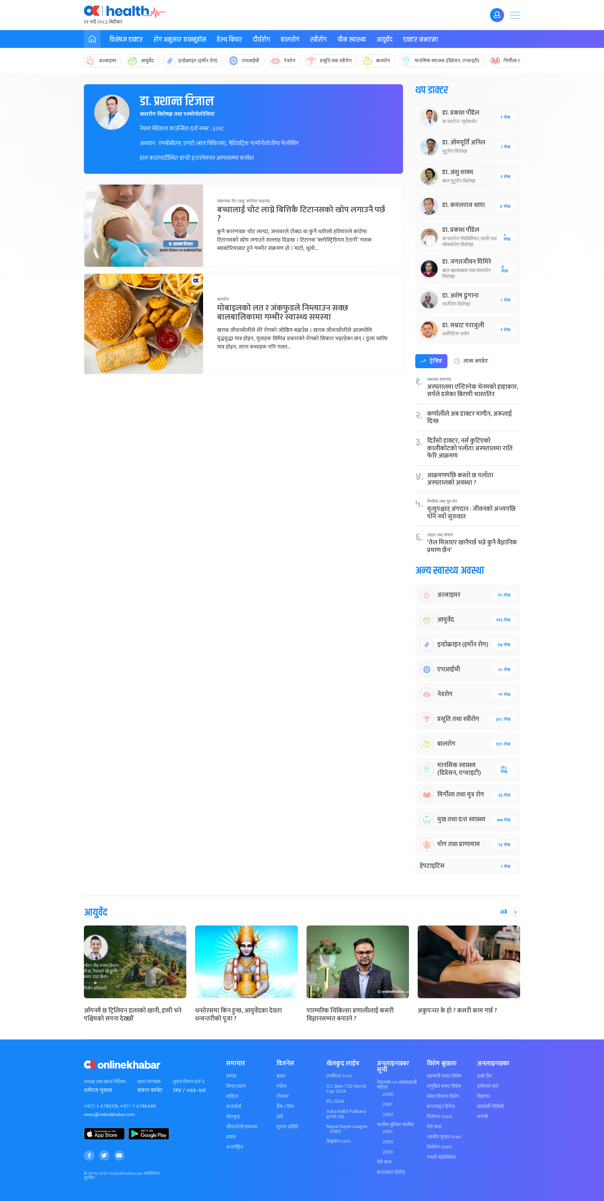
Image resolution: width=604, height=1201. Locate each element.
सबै (503, 912)
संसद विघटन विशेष (443, 1096)
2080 (388, 1094)
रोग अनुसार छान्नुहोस (179, 39)
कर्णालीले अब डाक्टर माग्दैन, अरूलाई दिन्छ (469, 418)
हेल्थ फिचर (229, 39)
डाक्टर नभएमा (420, 39)
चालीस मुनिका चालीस (395, 1124)
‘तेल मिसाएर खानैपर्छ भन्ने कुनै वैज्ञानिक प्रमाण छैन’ (472, 546)
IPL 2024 (335, 1101)
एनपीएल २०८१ (339, 1076)
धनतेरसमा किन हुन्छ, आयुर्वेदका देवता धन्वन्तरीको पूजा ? (238, 1015)
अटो (279, 1116)
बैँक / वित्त (285, 1106)
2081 (387, 1104)
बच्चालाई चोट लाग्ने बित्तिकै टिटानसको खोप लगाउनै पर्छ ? (301, 214)
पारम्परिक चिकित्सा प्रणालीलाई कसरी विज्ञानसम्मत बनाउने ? (350, 1015)
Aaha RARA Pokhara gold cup (346, 1114)
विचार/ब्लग (236, 1086)
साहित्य (232, 1096)
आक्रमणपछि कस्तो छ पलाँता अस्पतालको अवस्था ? (460, 479)
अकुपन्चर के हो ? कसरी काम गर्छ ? (457, 1011)
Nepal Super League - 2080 (346, 1129)
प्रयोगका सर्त (487, 1086)
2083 (387, 1152)
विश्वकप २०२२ (338, 1141)
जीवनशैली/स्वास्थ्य (241, 1126)
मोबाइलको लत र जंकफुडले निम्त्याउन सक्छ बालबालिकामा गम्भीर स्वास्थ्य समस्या (282, 312)
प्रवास (231, 1137)
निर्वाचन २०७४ (439, 1116)
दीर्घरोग (261, 39)
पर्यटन (281, 1086)
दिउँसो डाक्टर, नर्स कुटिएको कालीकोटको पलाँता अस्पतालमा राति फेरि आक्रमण (470, 448)
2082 (387, 1114)
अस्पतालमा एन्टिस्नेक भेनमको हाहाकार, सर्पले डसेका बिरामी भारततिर (472, 391)
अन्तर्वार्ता (233, 1106)
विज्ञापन (483, 1096)
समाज (231, 1076)
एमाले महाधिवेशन (441, 1157)
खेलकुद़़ (233, 1116)
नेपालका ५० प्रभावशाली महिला (397, 1085)
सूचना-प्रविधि (287, 1126)
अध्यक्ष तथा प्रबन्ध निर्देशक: (105, 1081)
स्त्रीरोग (318, 39)
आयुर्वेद (384, 39)
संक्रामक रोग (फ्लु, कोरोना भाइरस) (243, 201)
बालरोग (290, 39)
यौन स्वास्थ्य (351, 39)
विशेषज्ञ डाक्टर (126, 39)
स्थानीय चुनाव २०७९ (444, 1137)
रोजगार (282, 1096)
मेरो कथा (384, 1162)
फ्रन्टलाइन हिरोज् (391, 1172)
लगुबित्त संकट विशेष (444, 1086)
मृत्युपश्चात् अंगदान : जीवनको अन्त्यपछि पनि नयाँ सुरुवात (471, 513)
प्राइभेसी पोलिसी (490, 1106)
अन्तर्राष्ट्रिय (234, 1147)
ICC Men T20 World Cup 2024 (346, 1089)
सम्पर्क (482, 1116)
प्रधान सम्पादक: (149, 1081)
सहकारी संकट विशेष (444, 1076)
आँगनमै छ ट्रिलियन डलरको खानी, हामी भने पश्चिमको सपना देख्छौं (132, 1015)
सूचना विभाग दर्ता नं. (189, 1081)
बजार (281, 1076)
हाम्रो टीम (484, 1076)
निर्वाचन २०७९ (439, 1147)
